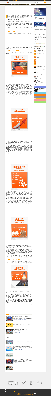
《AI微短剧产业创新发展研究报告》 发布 (39, 36)
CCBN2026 (36, 17)
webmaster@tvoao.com (29, 393)
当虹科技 (38, 382)
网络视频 (21, 4)
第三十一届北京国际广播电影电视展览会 (39, 18)
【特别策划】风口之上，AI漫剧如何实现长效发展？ (40, 31)
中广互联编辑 (38, 77)
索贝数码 (38, 381)
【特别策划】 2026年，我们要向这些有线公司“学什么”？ (40, 29)
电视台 (18, 4)
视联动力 (42, 383)
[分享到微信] (5, 389)
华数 (18, 319)
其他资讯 (30, 4)
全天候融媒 (36, 4)
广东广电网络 (16, 383)
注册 (45, 0)
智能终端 (21, 349)
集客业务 (19, 332)
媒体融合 (40, 78)
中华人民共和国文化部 (10, 383)
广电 (19, 349)
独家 (8, 4)
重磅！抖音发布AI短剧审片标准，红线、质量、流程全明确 (40, 34)
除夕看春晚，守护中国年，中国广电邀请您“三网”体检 (40, 37)
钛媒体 (30, 383)
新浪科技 (31, 381)
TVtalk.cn (23, 384)
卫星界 (16, 0)
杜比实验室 (38, 383)
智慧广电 (25, 319)
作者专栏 (40, 4)
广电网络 (15, 4)
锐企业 (33, 4)
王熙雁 (37, 76)
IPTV (26, 4)
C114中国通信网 (24, 381)
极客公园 (31, 384)
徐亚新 (37, 80)
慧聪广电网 (23, 382)
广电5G (20, 319)
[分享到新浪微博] (5, 391)
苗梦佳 (37, 72)
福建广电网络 (16, 384)
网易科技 (31, 382)
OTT (24, 4)
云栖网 (23, 383)
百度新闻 (34, 381)
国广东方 (42, 381)
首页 (5, 4)
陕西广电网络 (16, 382)
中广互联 (11, 0)
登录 (44, 0)
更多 (44, 7)
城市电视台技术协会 (10, 384)
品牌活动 (11, 4)
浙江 (16, 319)
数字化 (22, 319)
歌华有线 (17, 349)
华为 (42, 382)
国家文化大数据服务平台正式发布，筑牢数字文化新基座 (40, 39)
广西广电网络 (16, 381)
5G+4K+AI (38, 78)
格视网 (13, 0)
